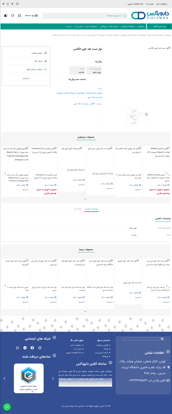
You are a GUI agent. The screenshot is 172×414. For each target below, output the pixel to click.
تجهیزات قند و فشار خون (96, 35)
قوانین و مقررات (102, 345)
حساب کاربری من (101, 352)
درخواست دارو (161, 3)
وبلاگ (105, 348)
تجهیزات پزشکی (113, 35)
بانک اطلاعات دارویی (135, 3)
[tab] (91, 209)
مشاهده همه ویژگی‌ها (77, 79)
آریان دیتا (65, 406)
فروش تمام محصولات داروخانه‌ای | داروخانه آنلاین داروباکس (141, 35)
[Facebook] (32, 347)
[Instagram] (39, 347)
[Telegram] (25, 347)
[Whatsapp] (17, 347)
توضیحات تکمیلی (91, 208)
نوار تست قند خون (79, 35)
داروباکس (167, 35)
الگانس (92, 103)
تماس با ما (150, 3)
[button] (87, 311)
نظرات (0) (77, 208)
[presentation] (167, 173)
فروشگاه (105, 356)
